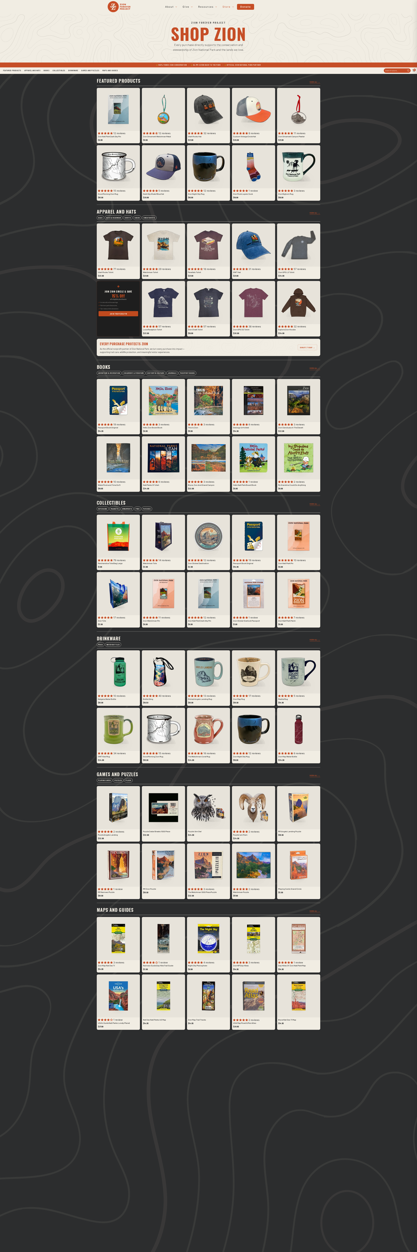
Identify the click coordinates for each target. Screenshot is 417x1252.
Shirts (128, 218)
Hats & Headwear (113, 218)
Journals (172, 373)
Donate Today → (307, 347)
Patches (147, 509)
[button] (105, 133)
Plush (128, 780)
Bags (100, 218)
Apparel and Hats (32, 70)
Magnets (114, 509)
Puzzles (118, 780)
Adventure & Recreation (109, 373)
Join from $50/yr (118, 314)
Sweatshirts (149, 218)
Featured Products (12, 70)
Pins (138, 509)
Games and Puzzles (90, 70)
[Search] (408, 70)
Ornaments (127, 509)
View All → (315, 82)
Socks (137, 218)
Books (47, 70)
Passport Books (187, 373)
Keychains (102, 509)
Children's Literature (134, 373)
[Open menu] (176, 7)
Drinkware (73, 70)
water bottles (113, 644)
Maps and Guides (110, 70)
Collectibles (59, 70)
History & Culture (155, 373)
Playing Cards (104, 780)
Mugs (100, 644)
